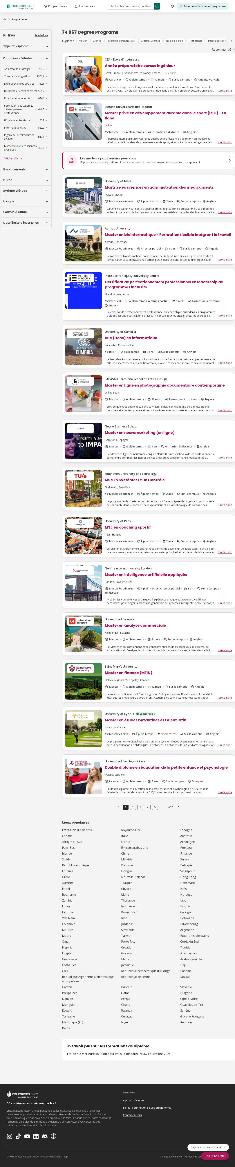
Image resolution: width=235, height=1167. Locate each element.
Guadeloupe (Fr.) (191, 1005)
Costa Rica (69, 965)
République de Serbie (135, 977)
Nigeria (67, 947)
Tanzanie (68, 1016)
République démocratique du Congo (146, 971)
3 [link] (140, 807)
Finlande (186, 853)
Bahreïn (126, 987)
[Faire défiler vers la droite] (231, 41)
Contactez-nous (132, 1115)
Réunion (186, 1022)
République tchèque (75, 865)
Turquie (126, 883)
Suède (66, 859)
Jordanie (127, 924)
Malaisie (127, 859)
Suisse (184, 859)
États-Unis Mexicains (194, 936)
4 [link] (147, 807)
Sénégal (185, 1010)
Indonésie (128, 906)
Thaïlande (128, 900)
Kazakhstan (129, 912)
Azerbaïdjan (188, 953)
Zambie (67, 900)
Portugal (186, 848)
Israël (66, 889)
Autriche (68, 883)
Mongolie (68, 1005)
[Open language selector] (172, 6)
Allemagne (187, 842)
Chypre (126, 889)
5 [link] (155, 807)
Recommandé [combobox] (221, 50)
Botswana (187, 918)
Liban (66, 906)
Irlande (67, 853)
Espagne (186, 830)
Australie (186, 836)
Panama (185, 971)
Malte (125, 895)
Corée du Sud (189, 942)
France (125, 842)
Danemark (187, 883)
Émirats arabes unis (135, 848)
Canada (67, 836)
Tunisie (185, 947)
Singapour (187, 871)
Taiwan (126, 936)
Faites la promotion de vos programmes (147, 1107)
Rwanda (126, 1010)
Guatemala (69, 959)
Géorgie (185, 912)
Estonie (185, 906)
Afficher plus (11, 158)
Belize (66, 1028)
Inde (124, 918)
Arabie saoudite (191, 959)
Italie (124, 836)
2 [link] (133, 807)
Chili (65, 971)
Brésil (184, 889)
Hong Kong (188, 877)
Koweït (66, 1010)
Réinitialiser (41, 35)
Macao (66, 936)
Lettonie (68, 912)
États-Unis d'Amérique (77, 830)
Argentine (187, 930)
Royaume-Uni (130, 830)
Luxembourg (189, 924)
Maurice (67, 930)
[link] (19, 19)
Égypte (67, 953)
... (162, 807)
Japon (184, 900)
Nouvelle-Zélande (133, 877)
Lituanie (67, 871)
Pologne (127, 865)
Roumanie (69, 895)
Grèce (66, 877)
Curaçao (127, 1016)
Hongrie (127, 871)
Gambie (67, 987)
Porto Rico (128, 942)
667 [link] (170, 807)
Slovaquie (127, 930)
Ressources (86, 6)
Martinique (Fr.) (72, 1022)
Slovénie (186, 987)
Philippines (69, 993)
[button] (25, 69)
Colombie (68, 924)
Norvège (186, 895)
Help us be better (215, 1156)
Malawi (185, 977)
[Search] (157, 6)
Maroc (125, 959)
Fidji (183, 965)
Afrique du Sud (72, 842)
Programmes (56, 6)
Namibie (68, 999)
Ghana (125, 1005)
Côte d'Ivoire (189, 999)
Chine (125, 853)
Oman (66, 942)
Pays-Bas (68, 848)
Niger (125, 1022)
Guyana (126, 953)
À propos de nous (133, 1100)
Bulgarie (186, 993)
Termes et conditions (171, 1156)
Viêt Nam (68, 918)
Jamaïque (127, 965)
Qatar (125, 993)
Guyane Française (192, 1016)
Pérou (125, 999)
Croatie (126, 947)
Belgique (186, 865)
